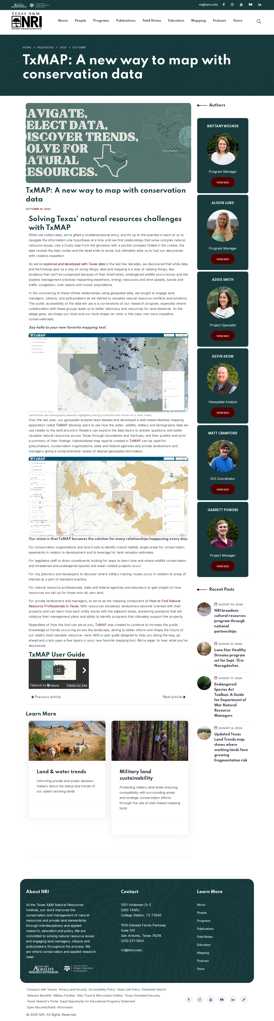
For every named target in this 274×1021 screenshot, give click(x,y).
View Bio (222, 182)
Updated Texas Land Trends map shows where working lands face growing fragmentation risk (231, 747)
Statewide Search (154, 989)
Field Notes (45, 47)
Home (27, 47)
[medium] (222, 1000)
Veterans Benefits (39, 995)
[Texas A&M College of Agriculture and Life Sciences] (39, 5)
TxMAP (61, 425)
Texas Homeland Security (142, 995)
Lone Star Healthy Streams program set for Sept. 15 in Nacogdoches (230, 658)
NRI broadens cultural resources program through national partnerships (230, 621)
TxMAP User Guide (57, 655)
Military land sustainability (136, 775)
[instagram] (200, 1000)
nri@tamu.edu (208, 4)
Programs (203, 921)
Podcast (203, 961)
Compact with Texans (42, 989)
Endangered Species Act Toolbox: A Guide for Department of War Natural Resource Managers (230, 700)
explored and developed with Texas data (74, 264)
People (202, 913)
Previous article (47, 697)
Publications (205, 929)
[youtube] (211, 1000)
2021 (63, 47)
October (79, 47)
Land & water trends (61, 771)
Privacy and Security (73, 989)
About (201, 905)
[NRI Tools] (244, 1000)
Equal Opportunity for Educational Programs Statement (97, 1001)
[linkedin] (233, 1000)
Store (200, 969)
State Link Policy (128, 989)
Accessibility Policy (102, 989)
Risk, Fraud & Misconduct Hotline (100, 995)
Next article (173, 697)
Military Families (64, 995)
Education (204, 945)
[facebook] (189, 1000)
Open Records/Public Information (50, 1007)
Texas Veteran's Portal (42, 1001)
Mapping (203, 953)
